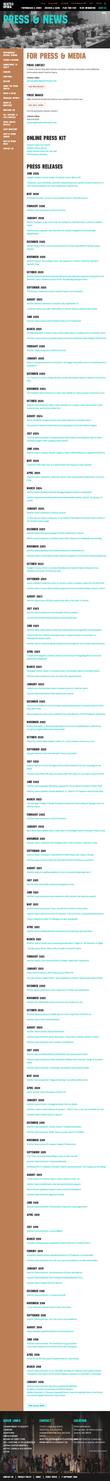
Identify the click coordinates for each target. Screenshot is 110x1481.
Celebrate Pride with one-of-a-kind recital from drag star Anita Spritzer (59, 465)
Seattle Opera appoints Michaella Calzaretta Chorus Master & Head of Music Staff (64, 786)
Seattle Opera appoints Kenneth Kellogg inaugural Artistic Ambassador (59, 492)
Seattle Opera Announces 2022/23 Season (46, 818)
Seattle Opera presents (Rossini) (46, 1161)
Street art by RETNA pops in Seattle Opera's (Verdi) (52, 1358)
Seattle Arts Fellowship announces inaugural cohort (50, 884)
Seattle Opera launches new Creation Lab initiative (50, 1042)
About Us (102, 8)
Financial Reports (11, 98)
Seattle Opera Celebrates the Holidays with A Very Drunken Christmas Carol (62, 843)
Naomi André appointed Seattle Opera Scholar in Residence (54, 1189)
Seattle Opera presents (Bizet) (45, 1231)
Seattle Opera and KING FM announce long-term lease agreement (57, 1206)
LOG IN (42, 3)
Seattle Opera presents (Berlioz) (52, 1386)
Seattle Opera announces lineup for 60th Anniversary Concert (55, 533)
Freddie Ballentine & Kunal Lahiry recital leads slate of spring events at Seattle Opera (66, 333)
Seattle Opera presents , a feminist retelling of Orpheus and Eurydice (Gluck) (64, 1370)
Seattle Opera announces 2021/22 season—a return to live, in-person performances (65, 913)
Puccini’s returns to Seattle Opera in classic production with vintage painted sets (66, 338)
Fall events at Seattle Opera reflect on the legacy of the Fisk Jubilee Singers (62, 425)
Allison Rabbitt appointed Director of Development (50, 1331)
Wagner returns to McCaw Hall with (43, 753)
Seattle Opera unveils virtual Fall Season (46, 1031)
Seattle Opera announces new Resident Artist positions (52, 612)
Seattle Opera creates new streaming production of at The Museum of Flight (65, 943)
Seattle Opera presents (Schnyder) (54, 1126)
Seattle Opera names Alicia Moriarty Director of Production (54, 321)
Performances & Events (31, 8)
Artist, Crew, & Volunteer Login (17, 1450)
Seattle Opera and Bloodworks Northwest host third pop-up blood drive (59, 931)
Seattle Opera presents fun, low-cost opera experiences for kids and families (62, 1260)
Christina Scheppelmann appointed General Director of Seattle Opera (58, 1243)
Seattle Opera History (37, 148)
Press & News (9, 93)
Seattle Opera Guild (9, 142)
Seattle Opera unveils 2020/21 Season (44, 1114)
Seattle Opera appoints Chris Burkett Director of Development (55, 550)
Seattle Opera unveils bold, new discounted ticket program (54, 1184)
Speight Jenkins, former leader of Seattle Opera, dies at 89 (53, 177)
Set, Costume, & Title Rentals (10, 116)
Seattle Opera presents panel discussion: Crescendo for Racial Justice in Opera (63, 1037)
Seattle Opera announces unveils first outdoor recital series (57, 908)
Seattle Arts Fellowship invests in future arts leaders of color (55, 1002)
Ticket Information (87, 8)
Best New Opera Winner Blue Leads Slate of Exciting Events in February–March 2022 (66, 830)
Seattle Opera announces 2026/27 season (46, 210)
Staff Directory (10, 129)
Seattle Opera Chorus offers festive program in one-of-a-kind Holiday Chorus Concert (66, 588)
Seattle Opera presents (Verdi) (45, 1194)
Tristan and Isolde (68, 753)
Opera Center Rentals (9, 123)
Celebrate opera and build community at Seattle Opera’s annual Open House (62, 309)
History (6, 81)
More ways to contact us (53, 1442)
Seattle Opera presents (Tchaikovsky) (51, 1144)
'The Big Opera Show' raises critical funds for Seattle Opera (54, 948)
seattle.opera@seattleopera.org (58, 1439)
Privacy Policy (24, 1477)
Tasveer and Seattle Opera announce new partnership (51, 618)
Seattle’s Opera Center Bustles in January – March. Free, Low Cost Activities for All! (65, 1109)
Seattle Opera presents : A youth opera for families (56, 1132)
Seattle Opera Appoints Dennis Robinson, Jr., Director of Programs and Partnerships (65, 791)
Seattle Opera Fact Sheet (38, 145)
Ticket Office (51, 1477)
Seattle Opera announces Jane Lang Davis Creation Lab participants (58, 990)
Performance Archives (37, 154)
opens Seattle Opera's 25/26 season (55, 291)
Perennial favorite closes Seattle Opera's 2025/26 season (57, 198)
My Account (53, 3)
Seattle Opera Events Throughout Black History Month (52, 1104)
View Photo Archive (36, 105)
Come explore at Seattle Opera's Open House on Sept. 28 (53, 1179)
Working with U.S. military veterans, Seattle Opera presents (66, 1166)
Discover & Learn (52, 8)
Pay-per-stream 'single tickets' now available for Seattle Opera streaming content (65, 978)
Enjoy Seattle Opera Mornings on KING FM (46, 1092)
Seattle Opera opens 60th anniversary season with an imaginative (64, 630)
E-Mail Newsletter (78, 3)
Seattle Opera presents (52, 1343)
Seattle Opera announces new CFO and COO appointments (54, 676)
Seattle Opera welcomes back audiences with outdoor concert (61, 896)
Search (99, 3)
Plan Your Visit (69, 8)
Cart (91, 3)
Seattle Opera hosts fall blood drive (43, 1019)
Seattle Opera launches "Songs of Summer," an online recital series (57, 1080)
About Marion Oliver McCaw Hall (42, 151)
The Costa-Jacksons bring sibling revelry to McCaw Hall (52, 1156)
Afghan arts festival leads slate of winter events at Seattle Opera (57, 688)
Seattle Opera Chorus (9, 135)
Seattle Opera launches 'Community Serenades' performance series (58, 1068)
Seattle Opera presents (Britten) (52, 1319)
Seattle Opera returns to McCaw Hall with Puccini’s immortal (60, 860)
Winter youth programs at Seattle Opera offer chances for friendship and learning (64, 538)
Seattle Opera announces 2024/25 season (46, 512)
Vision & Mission (11, 60)
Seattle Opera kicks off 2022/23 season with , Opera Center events (65, 774)
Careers (6, 72)
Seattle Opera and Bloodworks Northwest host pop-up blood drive (57, 1054)
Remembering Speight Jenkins (10, 54)
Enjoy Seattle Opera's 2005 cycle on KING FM (50, 972)
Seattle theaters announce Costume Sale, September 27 (53, 303)
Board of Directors (7, 104)
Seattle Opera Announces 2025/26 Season (46, 350)
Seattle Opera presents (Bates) (54, 1272)
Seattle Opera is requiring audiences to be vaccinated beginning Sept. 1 (59, 872)
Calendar (64, 3)
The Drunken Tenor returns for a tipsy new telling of (65, 393)
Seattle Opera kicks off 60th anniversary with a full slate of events (58, 600)
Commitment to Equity (10, 66)
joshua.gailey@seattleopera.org (41, 81)
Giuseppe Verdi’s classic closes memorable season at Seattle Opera (63, 671)
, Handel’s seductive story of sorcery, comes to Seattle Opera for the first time (65, 583)
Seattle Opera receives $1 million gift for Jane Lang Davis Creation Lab (59, 1014)
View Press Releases (36, 87)
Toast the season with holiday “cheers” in (60, 741)
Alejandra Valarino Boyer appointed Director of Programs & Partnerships (60, 1255)
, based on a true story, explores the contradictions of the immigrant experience (66, 714)
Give (103, 13)
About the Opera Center (10, 87)
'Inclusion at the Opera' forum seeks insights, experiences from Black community (64, 1374)
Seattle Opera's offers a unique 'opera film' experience (58, 960)
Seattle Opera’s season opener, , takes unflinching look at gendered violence (66, 452)
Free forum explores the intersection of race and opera (52, 1346)
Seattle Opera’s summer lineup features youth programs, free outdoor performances (66, 643)
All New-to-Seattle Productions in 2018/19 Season (50, 1389)
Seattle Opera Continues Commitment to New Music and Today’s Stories (60, 855)
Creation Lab (9, 110)
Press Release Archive (36, 1406)
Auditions (7, 76)
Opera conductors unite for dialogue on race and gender (52, 919)
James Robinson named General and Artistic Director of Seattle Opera (59, 420)
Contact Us (8, 148)
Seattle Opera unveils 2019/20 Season (45, 1283)
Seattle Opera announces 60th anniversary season (50, 693)
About (38, 1477)
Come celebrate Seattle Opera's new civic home (49, 1307)
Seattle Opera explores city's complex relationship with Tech (55, 1277)
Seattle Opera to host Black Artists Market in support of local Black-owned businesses (66, 556)
